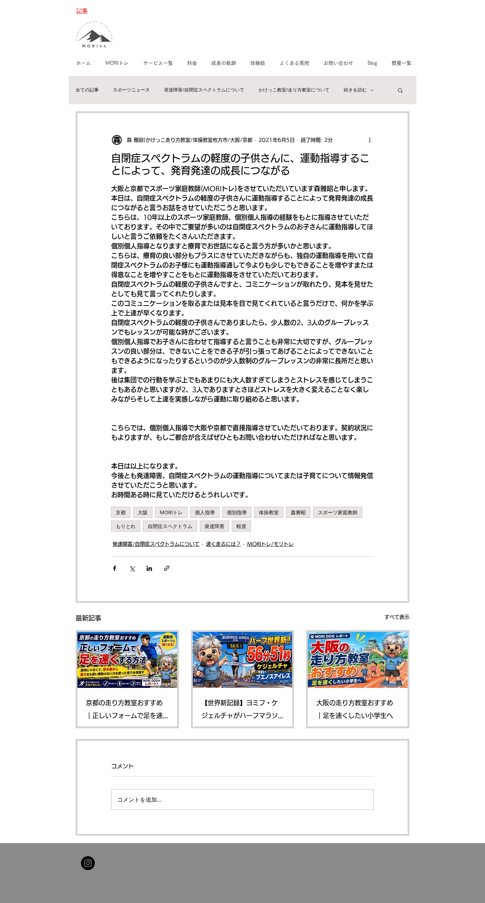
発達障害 (214, 526)
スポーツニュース (131, 90)
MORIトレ (171, 512)
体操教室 (269, 512)
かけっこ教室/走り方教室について (293, 90)
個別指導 (237, 512)
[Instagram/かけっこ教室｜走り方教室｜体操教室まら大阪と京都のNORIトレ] (88, 863)
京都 (121, 512)
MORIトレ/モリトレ (270, 544)
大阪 (143, 512)
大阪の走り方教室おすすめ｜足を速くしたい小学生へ (354, 709)
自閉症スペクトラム (170, 526)
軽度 (241, 526)
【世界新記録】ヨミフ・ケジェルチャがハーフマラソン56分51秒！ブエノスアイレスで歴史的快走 (241, 711)
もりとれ (126, 526)
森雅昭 (298, 512)
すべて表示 (397, 617)
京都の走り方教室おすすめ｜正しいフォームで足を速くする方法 (124, 711)
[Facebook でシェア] (114, 568)
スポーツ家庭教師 (338, 512)
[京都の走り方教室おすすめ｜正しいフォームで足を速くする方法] (127, 660)
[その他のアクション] (369, 140)
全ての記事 (87, 90)
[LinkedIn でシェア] (149, 568)
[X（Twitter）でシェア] (132, 568)
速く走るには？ (223, 544)
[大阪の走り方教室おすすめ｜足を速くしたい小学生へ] (358, 660)
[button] (400, 90)
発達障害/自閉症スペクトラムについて (204, 90)
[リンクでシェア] (166, 568)
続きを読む (355, 90)
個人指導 (205, 512)
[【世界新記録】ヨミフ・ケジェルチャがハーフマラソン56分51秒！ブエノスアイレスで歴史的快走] (243, 660)
